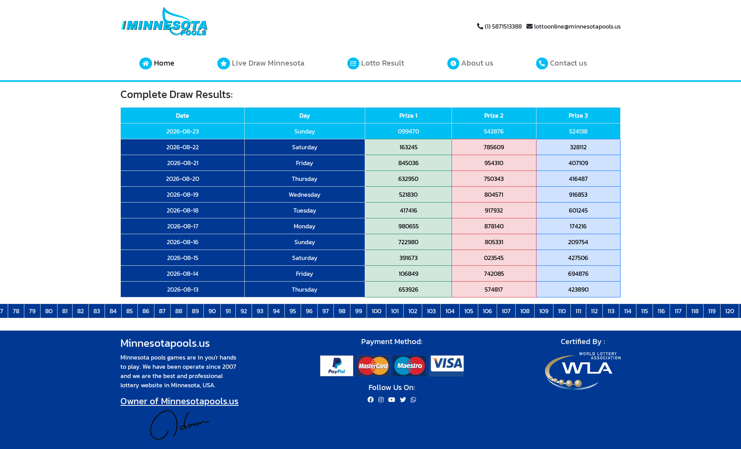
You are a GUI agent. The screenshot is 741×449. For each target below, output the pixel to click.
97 (325, 311)
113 (610, 311)
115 (644, 311)
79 (32, 311)
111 (578, 311)
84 (113, 311)
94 (276, 311)
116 (661, 311)
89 (195, 311)
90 (212, 311)
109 (543, 311)
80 (48, 311)
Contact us (567, 63)
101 (395, 311)
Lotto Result (381, 63)
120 (729, 311)
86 (145, 311)
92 (243, 311)
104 (450, 311)
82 (80, 311)
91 (228, 311)
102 (412, 311)
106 (487, 311)
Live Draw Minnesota (267, 63)
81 (65, 311)
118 (695, 311)
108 (525, 311)
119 (712, 311)
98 (341, 311)
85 (129, 311)
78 (16, 311)
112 (594, 311)
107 (506, 311)
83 (96, 311)
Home (163, 63)
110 (562, 311)
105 (468, 311)
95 (292, 311)
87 (162, 311)
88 (178, 311)
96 (309, 311)
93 (260, 311)
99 (358, 311)
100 (376, 311)
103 (431, 311)
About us (476, 63)
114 (627, 311)
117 (678, 311)
